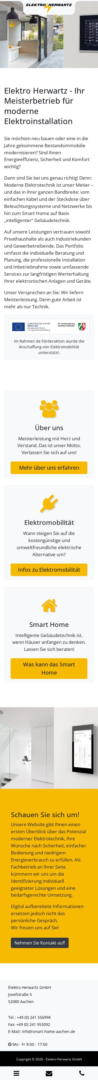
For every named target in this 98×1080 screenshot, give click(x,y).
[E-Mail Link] (49, 1073)
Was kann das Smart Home (49, 668)
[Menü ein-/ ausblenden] (16, 1073)
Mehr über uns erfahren (49, 467)
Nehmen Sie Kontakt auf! (39, 943)
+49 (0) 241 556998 (34, 1017)
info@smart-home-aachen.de (48, 1031)
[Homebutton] (49, 8)
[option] (49, 34)
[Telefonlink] (81, 1073)
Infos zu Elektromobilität (49, 569)
